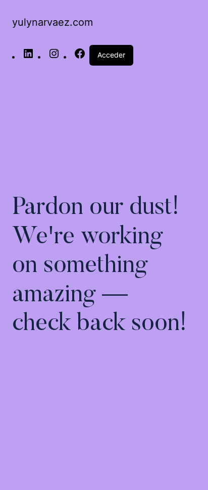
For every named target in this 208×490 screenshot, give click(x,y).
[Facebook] (80, 56)
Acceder (111, 54)
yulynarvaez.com (52, 22)
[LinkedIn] (28, 56)
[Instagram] (54, 56)
